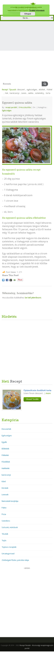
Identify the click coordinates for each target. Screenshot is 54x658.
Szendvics (6, 521)
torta (48, 93)
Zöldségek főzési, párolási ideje (15, 560)
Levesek (5, 494)
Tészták (5, 534)
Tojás (4, 540)
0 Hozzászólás (25, 107)
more (48, 393)
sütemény (39, 93)
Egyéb (4, 442)
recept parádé (11, 107)
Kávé (4, 481)
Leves (23, 93)
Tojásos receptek (9, 547)
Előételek (5, 449)
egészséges (32, 89)
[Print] (14, 280)
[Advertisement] (27, 53)
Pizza (4, 514)
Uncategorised (8, 553)
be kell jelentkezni (33, 297)
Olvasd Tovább (32, 399)
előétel (42, 89)
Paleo (4, 508)
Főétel (49, 89)
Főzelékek (6, 462)
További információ (37, 10)
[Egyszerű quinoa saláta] (3, 280)
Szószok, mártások (10, 527)
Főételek (5, 455)
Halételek (5, 468)
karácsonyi (14, 93)
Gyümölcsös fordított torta (37, 390)
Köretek (5, 488)
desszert (21, 89)
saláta (30, 93)
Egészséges (6, 111)
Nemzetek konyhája (10, 501)
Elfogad (27, 13)
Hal (6, 93)
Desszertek (6, 429)
